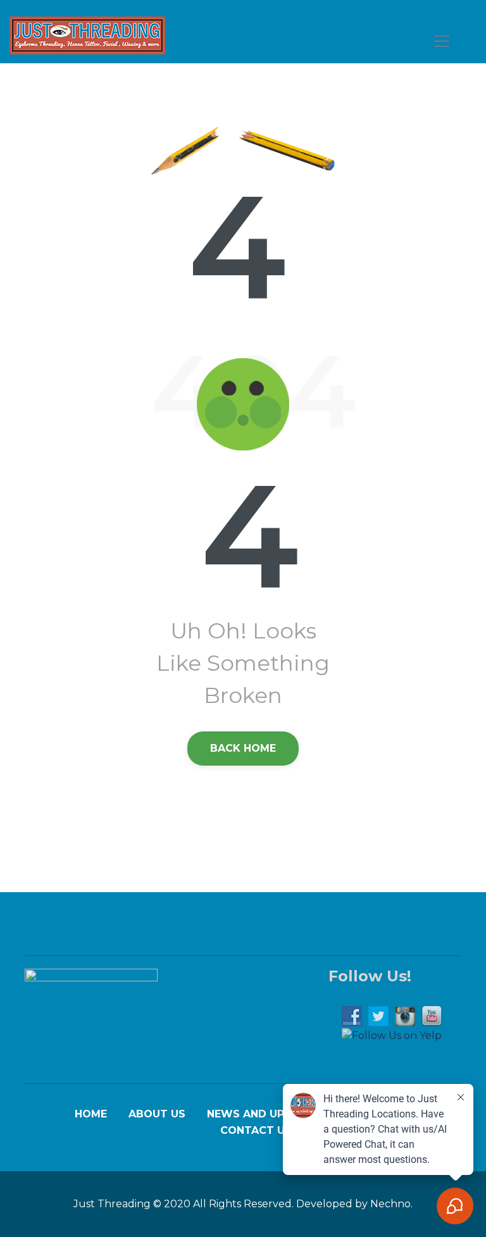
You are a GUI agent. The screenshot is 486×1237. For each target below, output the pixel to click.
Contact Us (256, 1131)
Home (91, 1114)
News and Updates (263, 1114)
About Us (156, 1114)
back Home (243, 748)
